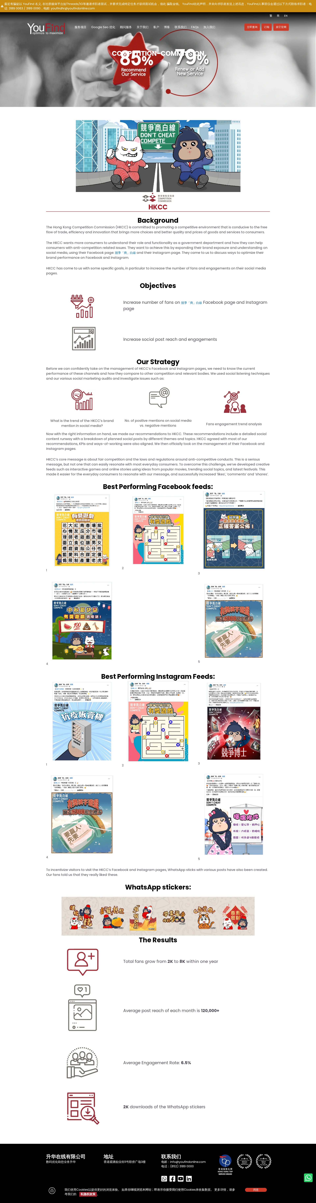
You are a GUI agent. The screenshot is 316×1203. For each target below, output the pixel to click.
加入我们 (209, 27)
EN (285, 16)
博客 (167, 27)
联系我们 (180, 27)
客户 (156, 27)
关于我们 (142, 27)
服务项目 (80, 27)
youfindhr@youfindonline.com (73, 8)
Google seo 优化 (103, 27)
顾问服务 (126, 27)
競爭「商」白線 (125, 253)
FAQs (195, 27)
